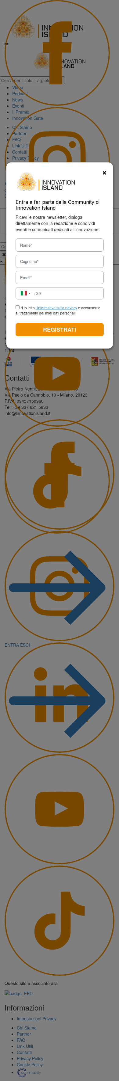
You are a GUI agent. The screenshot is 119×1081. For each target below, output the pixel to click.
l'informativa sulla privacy (56, 307)
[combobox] (29, 293)
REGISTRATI (59, 329)
